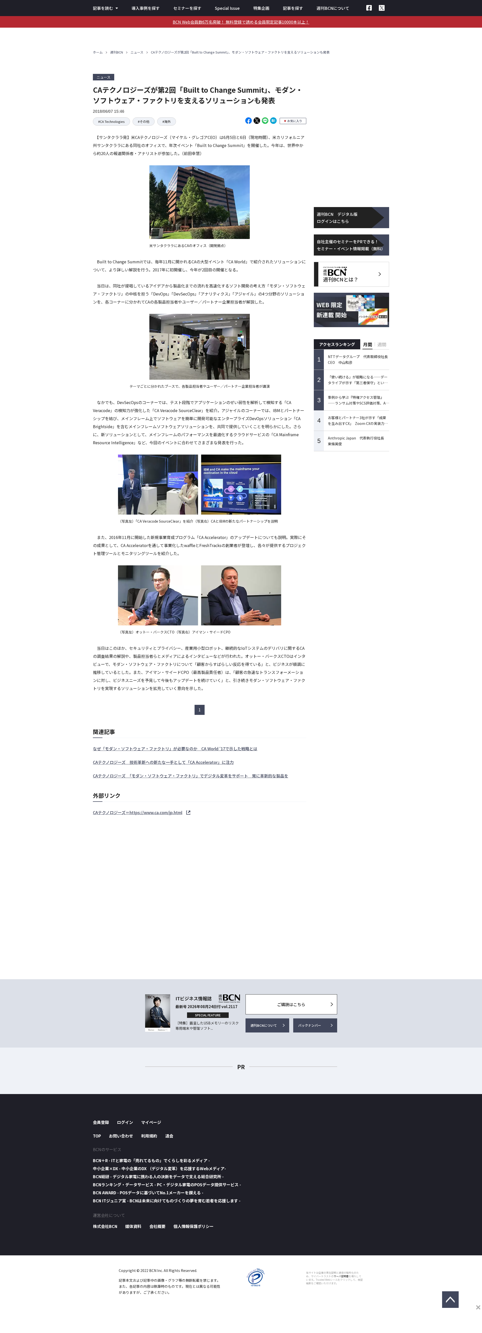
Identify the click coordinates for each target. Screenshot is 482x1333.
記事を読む (103, 8)
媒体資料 (133, 1226)
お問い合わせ (121, 1136)
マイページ (151, 1122)
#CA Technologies (111, 121)
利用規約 (149, 1136)
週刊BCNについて (333, 8)
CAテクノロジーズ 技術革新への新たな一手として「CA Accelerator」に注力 (163, 762)
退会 (169, 1136)
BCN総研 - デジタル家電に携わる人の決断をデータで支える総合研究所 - (158, 1176)
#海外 (166, 121)
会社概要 (157, 1226)
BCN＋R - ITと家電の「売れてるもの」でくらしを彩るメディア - (151, 1160)
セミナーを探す (187, 8)
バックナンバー (309, 1025)
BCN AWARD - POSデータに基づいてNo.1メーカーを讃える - (148, 1193)
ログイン (125, 1122)
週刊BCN (116, 52)
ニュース (137, 52)
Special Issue (227, 8)
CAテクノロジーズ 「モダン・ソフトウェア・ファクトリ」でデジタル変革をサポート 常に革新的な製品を (190, 776)
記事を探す (293, 8)
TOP (97, 1136)
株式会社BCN (105, 1226)
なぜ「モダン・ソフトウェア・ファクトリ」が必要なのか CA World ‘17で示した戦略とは (175, 749)
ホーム (98, 52)
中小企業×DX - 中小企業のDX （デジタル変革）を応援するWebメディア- (159, 1168)
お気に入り (294, 121)
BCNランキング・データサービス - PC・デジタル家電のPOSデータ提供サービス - (167, 1184)
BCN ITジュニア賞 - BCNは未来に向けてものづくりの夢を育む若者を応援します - (166, 1201)
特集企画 (261, 8)
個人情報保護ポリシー (193, 1226)
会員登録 (101, 1122)
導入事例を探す (146, 8)
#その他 (143, 121)
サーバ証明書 (341, 1276)
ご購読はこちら (291, 1004)
